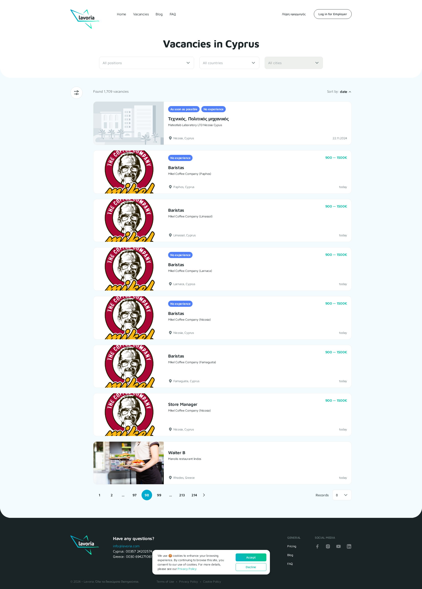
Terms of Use (165, 581)
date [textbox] (343, 92)
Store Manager (182, 404)
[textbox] (115, 63)
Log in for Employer (332, 14)
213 (182, 495)
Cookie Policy (212, 581)
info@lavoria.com (126, 546)
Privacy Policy (188, 581)
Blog (159, 14)
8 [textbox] (337, 495)
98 (147, 495)
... (123, 495)
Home (121, 14)
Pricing (291, 546)
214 (194, 495)
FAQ (173, 14)
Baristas (176, 167)
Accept (250, 557)
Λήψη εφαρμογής (294, 14)
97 (134, 495)
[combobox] (146, 63)
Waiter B (176, 452)
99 (159, 495)
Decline (251, 567)
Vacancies (141, 14)
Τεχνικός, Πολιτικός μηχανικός (198, 118)
